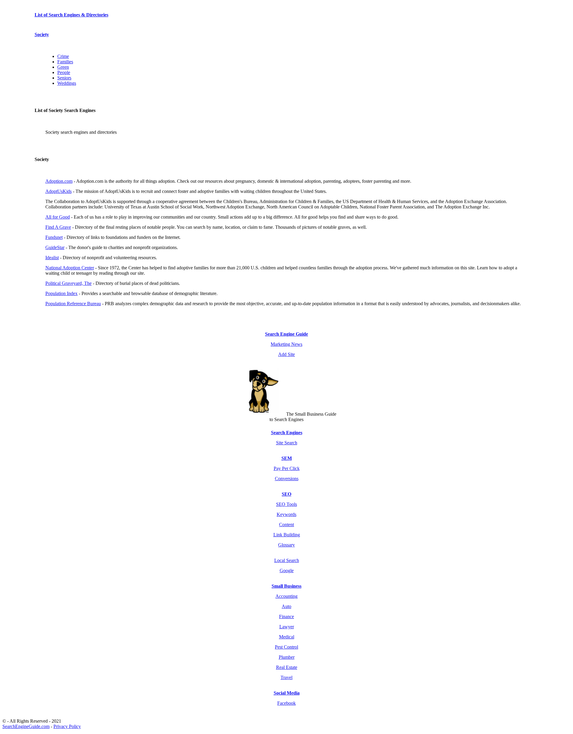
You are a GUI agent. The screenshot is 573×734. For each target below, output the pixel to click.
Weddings (66, 83)
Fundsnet (54, 237)
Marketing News (286, 344)
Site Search (286, 442)
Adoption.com (59, 181)
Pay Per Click (287, 468)
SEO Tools (286, 504)
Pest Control (286, 646)
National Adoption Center (69, 267)
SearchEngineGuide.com (26, 726)
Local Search (286, 560)
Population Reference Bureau (73, 303)
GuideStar (54, 247)
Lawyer (286, 626)
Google (287, 570)
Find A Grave (58, 227)
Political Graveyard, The (68, 283)
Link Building (286, 534)
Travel (286, 677)
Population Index (61, 293)
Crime (63, 56)
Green (63, 67)
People (63, 72)
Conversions (286, 478)
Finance (286, 616)
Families (65, 61)
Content (286, 524)
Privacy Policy (67, 726)
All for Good (57, 216)
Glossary (286, 544)
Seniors (64, 77)
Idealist (52, 257)
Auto (286, 606)
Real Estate (286, 667)
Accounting (286, 596)
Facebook (286, 703)
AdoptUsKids (58, 191)
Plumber (287, 657)
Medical (286, 636)
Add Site (286, 354)
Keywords (286, 514)
